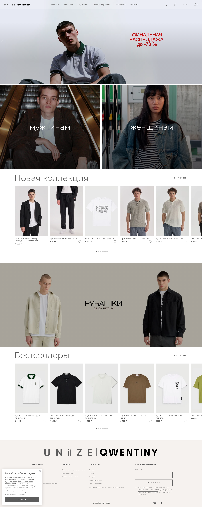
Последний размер (101, 5)
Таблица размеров (95, 480)
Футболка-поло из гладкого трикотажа (28, 416)
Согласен (22, 499)
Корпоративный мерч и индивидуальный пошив (106, 487)
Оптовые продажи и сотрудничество (45, 483)
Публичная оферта (68, 473)
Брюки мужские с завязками (64, 238)
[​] (101, 305)
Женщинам (69, 5)
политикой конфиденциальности (157, 489)
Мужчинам (83, 5)
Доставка (92, 470)
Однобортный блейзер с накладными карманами (27, 239)
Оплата (91, 473)
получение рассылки (153, 492)
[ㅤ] (101, 42)
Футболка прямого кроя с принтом (133, 416)
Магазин (134, 5)
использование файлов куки (148, 491)
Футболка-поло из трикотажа (134, 238)
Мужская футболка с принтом (99, 238)
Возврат (92, 477)
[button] (199, 42)
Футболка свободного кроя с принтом (170, 416)
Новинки (55, 5)
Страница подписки (96, 483)
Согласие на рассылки (70, 477)
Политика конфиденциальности (73, 470)
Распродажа (120, 5)
